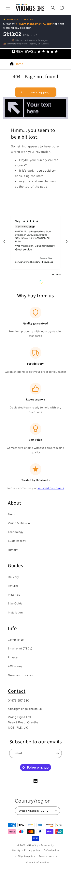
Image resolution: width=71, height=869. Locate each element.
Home (19, 64)
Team (11, 514)
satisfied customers (50, 488)
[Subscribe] (57, 753)
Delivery (13, 577)
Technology (15, 532)
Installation (15, 612)
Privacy (13, 657)
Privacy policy (32, 850)
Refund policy (51, 850)
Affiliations (15, 666)
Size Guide (15, 603)
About (14, 502)
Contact (16, 691)
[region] (35, 241)
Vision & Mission (19, 523)
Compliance (16, 639)
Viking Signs (33, 845)
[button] (8, 7)
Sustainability (17, 541)
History (13, 550)
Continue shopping (35, 92)
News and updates (20, 675)
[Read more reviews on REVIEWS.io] (51, 283)
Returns (13, 586)
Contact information (37, 862)
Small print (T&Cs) (20, 648)
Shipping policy (26, 856)
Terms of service (48, 856)
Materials (14, 594)
